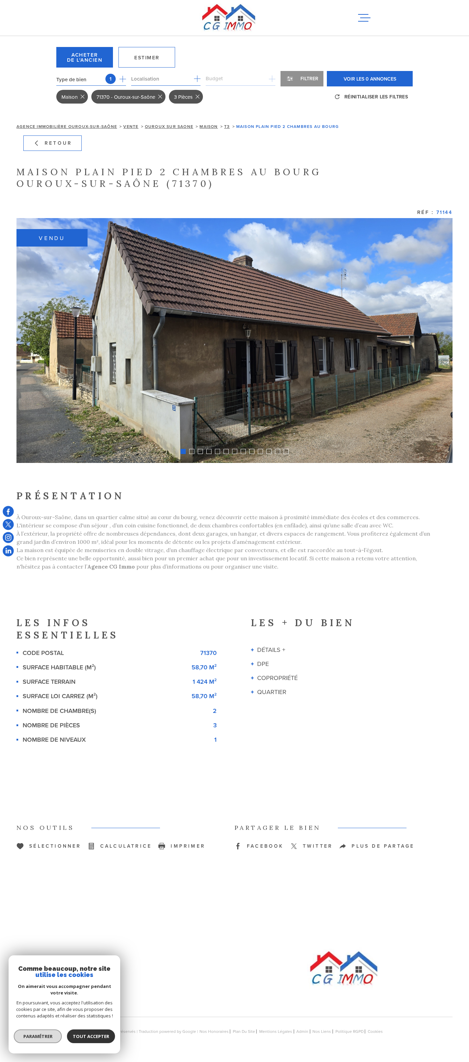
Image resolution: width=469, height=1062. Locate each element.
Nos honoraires (214, 1031)
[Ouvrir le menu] (364, 18)
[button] (183, 451)
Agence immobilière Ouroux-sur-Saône (66, 126)
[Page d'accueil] (228, 17)
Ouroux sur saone (169, 126)
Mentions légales (275, 1031)
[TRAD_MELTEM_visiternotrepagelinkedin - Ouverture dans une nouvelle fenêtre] (8, 550)
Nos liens (321, 1031)
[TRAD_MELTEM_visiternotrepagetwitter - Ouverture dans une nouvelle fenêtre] (8, 524)
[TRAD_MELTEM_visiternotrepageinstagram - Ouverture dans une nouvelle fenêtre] (8, 537)
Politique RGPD (349, 1031)
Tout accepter (91, 1036)
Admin (302, 1031)
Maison (208, 126)
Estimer (146, 57)
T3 (227, 126)
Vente (130, 126)
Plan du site (244, 1031)
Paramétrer (38, 1036)
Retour (58, 143)
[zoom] (234, 340)
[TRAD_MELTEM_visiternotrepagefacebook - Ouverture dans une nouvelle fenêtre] (8, 511)
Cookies (375, 1031)
